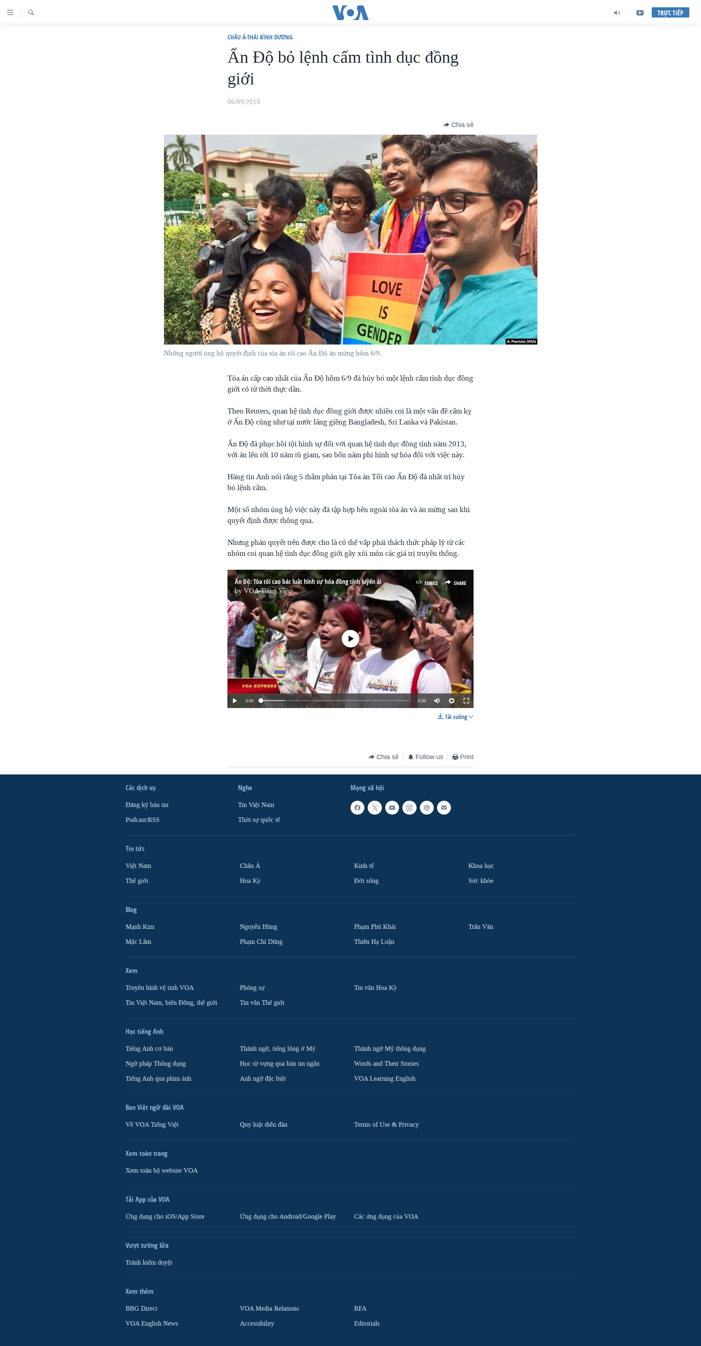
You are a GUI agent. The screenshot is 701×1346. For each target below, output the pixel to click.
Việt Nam (138, 866)
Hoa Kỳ (250, 881)
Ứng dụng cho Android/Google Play (288, 1216)
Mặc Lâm (138, 942)
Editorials (367, 1323)
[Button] (459, 124)
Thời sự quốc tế (259, 820)
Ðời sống (366, 881)
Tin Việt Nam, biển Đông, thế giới (171, 1003)
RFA (360, 1308)
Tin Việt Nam (256, 805)
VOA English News (152, 1323)
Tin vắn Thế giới (262, 1003)
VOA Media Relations (269, 1308)
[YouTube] (640, 12)
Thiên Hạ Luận (374, 942)
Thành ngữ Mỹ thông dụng (390, 1049)
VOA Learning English (384, 1078)
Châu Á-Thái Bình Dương (259, 37)
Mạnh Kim (140, 927)
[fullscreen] (466, 700)
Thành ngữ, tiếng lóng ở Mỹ (277, 1049)
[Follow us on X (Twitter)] (375, 808)
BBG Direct (141, 1308)
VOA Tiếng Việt (267, 591)
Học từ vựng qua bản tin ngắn (279, 1064)
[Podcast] (427, 808)
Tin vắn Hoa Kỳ (375, 988)
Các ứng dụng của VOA (386, 1216)
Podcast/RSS (143, 820)
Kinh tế (364, 866)
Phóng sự (252, 988)
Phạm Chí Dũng (261, 942)
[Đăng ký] (444, 808)
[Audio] (617, 12)
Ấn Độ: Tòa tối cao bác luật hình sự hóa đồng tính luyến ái (308, 581)
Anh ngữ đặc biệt (263, 1078)
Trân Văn (480, 927)
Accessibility (257, 1323)
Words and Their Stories (386, 1064)
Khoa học (481, 866)
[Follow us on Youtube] (392, 808)
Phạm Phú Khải (375, 927)
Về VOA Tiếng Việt (152, 1124)
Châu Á (250, 866)
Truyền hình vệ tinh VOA (160, 988)
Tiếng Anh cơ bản (149, 1049)
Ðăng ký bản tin (147, 805)
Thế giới (137, 881)
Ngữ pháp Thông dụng (156, 1064)
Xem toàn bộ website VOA (162, 1170)
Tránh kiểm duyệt (149, 1262)
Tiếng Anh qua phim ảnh (158, 1078)
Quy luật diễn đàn (263, 1124)
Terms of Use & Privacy (386, 1124)
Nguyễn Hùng (258, 927)
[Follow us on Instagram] (409, 808)
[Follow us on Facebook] (357, 808)
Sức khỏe (480, 881)
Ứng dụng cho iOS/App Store (165, 1216)
